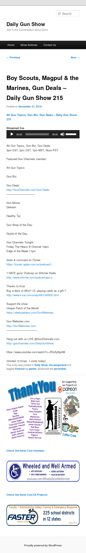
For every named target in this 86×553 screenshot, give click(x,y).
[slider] (71, 134)
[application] (42, 134)
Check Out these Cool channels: (25, 450)
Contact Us (49, 45)
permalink (60, 369)
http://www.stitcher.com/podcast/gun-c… (30, 277)
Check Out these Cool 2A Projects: (27, 494)
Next (75, 57)
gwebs (33, 369)
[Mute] (62, 134)
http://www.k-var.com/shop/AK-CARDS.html (32, 295)
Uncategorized (57, 365)
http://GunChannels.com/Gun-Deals (27, 190)
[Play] (12, 134)
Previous (13, 57)
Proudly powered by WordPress (43, 545)
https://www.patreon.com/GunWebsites (29, 312)
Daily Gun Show (25, 23)
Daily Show (41, 365)
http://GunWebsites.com (21, 326)
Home (11, 45)
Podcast (20, 369)
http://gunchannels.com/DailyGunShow (29, 343)
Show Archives (28, 45)
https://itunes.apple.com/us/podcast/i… (30, 264)
